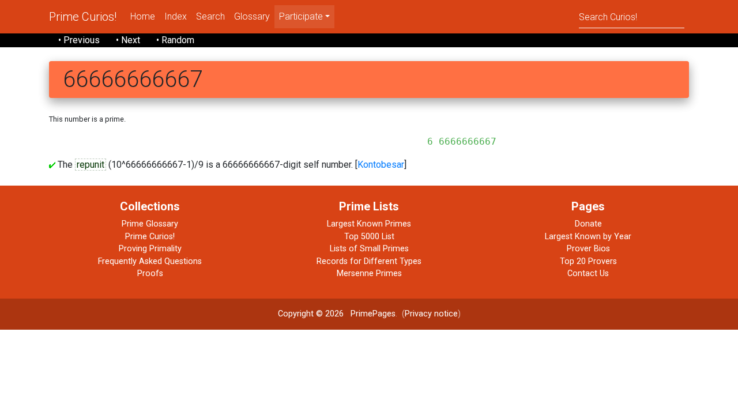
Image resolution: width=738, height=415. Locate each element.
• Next (128, 40)
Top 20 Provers (588, 261)
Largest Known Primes (369, 224)
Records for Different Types (369, 261)
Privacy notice (431, 314)
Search (210, 16)
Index (175, 16)
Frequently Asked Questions (150, 261)
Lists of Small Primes (369, 249)
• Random (175, 40)
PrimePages (373, 314)
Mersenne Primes (369, 273)
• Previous (79, 40)
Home (142, 16)
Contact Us (588, 273)
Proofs (150, 273)
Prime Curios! (82, 17)
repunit (90, 164)
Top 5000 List (369, 237)
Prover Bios (588, 249)
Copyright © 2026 (311, 314)
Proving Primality (150, 249)
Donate (588, 224)
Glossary (252, 16)
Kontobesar (380, 164)
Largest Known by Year (588, 237)
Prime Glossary (150, 224)
